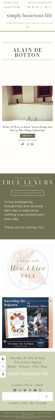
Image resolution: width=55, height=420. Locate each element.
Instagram (50, 7)
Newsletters (10, 7)
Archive (13, 403)
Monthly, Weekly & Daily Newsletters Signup (27, 360)
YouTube (46, 7)
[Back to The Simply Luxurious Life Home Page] (27, 17)
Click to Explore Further (27, 193)
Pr (29, 417)
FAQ (25, 403)
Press (28, 385)
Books (12, 366)
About (39, 385)
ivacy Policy (34, 417)
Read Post (27, 135)
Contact (17, 385)
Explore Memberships (39, 3)
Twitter (37, 7)
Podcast (24, 366)
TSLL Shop (39, 366)
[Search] (46, 396)
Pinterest (41, 7)
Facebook (33, 7)
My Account (38, 403)
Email (29, 7)
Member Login (11, 3)
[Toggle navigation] (27, 27)
